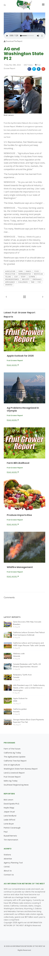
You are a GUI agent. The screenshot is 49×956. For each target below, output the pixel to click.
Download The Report (13, 41)
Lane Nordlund (10, 815)
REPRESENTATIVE (24, 274)
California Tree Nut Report (15, 761)
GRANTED (8, 285)
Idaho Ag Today (10, 781)
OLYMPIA (32, 277)
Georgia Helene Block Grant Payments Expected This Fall (28, 720)
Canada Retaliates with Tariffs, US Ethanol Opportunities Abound (27, 665)
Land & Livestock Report (14, 773)
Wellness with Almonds (19, 654)
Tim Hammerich (11, 840)
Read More (12, 365)
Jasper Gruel (9, 811)
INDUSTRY (25, 279)
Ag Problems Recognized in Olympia (23, 409)
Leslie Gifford (9, 819)
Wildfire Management (20, 567)
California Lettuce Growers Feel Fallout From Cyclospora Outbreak (29, 633)
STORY (23, 277)
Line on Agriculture (12, 765)
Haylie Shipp (9, 807)
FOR (39, 282)
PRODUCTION (10, 274)
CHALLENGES (23, 282)
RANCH (28, 271)
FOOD (36, 271)
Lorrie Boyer (9, 824)
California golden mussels (20, 710)
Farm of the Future (12, 748)
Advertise (8, 858)
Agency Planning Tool (13, 862)
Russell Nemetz (10, 836)
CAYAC (7, 866)
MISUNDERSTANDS (12, 279)
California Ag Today (12, 753)
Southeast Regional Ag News (16, 785)
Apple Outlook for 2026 (20, 355)
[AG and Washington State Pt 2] (24, 22)
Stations (7, 854)
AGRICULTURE (10, 271)
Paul (5, 832)
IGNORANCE (37, 279)
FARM (20, 271)
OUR (16, 277)
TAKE (32, 282)
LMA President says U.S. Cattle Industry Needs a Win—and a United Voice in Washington (29, 688)
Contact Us (9, 874)
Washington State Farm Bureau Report (21, 769)
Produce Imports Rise (19, 515)
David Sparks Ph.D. (11, 803)
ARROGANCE (10, 282)
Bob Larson (9, 115)
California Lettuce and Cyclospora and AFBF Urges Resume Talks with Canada (29, 644)
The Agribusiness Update (14, 757)
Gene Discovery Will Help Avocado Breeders (27, 623)
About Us (8, 870)
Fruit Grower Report (12, 777)
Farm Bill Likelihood (18, 462)
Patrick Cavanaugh (12, 828)
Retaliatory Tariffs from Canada (22, 676)
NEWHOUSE (38, 274)
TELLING (8, 277)
